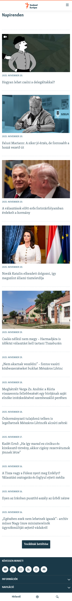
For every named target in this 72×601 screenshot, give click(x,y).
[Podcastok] (37, 597)
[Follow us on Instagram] (21, 569)
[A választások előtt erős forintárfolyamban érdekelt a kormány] (36, 179)
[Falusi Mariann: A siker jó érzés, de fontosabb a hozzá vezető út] (36, 114)
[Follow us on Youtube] (5, 569)
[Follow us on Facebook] (13, 569)
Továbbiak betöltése (36, 544)
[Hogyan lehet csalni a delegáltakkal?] (36, 53)
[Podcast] (36, 569)
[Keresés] (57, 597)
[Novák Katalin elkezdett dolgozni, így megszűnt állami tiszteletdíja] (36, 244)
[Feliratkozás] (44, 569)
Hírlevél (16, 596)
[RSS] (28, 569)
